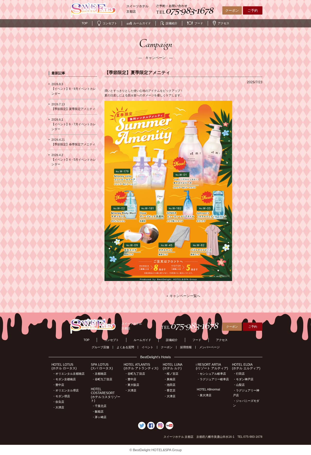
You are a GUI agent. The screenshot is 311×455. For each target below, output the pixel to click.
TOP (84, 23)
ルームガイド (142, 23)
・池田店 (169, 385)
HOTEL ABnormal (208, 389)
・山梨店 (239, 385)
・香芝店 (169, 390)
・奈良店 (58, 402)
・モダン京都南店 (64, 379)
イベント (147, 347)
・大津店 (58, 407)
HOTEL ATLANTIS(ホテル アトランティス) (141, 366)
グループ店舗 (100, 347)
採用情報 (186, 347)
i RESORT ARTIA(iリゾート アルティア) (212, 366)
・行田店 (239, 373)
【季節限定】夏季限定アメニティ (73, 109)
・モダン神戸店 (243, 379)
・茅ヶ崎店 (99, 417)
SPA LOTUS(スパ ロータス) (102, 366)
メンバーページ (209, 347)
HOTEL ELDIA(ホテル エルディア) (246, 366)
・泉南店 (169, 379)
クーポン (232, 10)
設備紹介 (171, 23)
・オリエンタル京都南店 (68, 373)
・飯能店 (98, 411)
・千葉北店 (99, 406)
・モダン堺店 (61, 396)
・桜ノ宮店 (171, 373)
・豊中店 (58, 385)
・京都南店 (99, 373)
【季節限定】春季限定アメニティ (73, 144)
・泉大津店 (204, 395)
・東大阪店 (132, 385)
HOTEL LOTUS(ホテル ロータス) (64, 366)
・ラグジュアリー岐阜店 (213, 379)
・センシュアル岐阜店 (211, 373)
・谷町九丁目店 (102, 379)
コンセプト (110, 23)
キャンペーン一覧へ (185, 296)
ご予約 (253, 10)
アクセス (223, 23)
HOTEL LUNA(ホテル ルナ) (172, 366)
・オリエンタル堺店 (65, 390)
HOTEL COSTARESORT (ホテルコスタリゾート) (105, 394)
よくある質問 (125, 347)
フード (198, 23)
